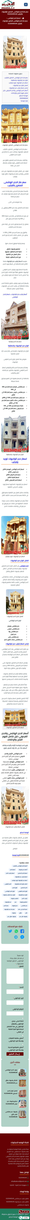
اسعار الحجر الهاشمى (14, 18)
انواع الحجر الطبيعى (22, 891)
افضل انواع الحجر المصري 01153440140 (10, 1092)
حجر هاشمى (24, 905)
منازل (20, 913)
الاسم (21, 987)
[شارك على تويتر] (10, 931)
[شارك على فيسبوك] (22, 931)
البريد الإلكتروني (18, 998)
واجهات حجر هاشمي (23, 1205)
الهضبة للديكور (23, 95)
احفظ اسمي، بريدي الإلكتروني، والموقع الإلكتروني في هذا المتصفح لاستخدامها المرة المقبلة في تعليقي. (15, 1026)
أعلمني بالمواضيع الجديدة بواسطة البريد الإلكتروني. (16, 1048)
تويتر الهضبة (24, 101)
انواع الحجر (14, 887)
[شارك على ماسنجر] (22, 937)
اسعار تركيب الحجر (10, 873)
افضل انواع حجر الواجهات (20, 85)
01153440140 (24, 98)
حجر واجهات (15, 905)
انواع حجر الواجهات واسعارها (19, 80)
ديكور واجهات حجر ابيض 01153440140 (11, 1102)
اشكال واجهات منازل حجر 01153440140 (11, 1082)
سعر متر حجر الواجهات (9, 909)
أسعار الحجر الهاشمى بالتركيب (20, 866)
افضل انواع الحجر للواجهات (21, 884)
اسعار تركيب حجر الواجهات (21, 876)
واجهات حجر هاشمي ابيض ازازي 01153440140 (11, 1114)
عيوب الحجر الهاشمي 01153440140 (11, 1071)
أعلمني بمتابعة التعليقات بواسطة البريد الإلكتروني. (16, 1039)
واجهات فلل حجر (23, 916)
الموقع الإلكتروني (18, 1009)
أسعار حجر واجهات (23, 869)
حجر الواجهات (8, 902)
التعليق (21, 966)
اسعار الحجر (12, 869)
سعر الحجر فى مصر (22, 909)
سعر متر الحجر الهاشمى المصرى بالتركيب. (16, 77)
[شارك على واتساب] (16, 931)
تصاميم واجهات (23, 902)
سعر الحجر (6, 905)
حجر (15, 902)
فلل (26, 913)
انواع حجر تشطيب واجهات (9, 895)
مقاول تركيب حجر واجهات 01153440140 (17, 1201)
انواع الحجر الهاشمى (10, 891)
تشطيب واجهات (14, 898)
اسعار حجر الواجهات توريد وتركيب (18, 83)
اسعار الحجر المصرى (22, 873)
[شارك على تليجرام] (16, 937)
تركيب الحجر (24, 898)
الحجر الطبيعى (8, 884)
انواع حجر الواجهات (23, 895)
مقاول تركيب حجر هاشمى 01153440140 (17, 1198)
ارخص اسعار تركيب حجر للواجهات (18, 88)
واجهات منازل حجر (12, 916)
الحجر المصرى (24, 887)
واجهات (14, 913)
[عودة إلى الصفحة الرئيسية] (23, 18)
